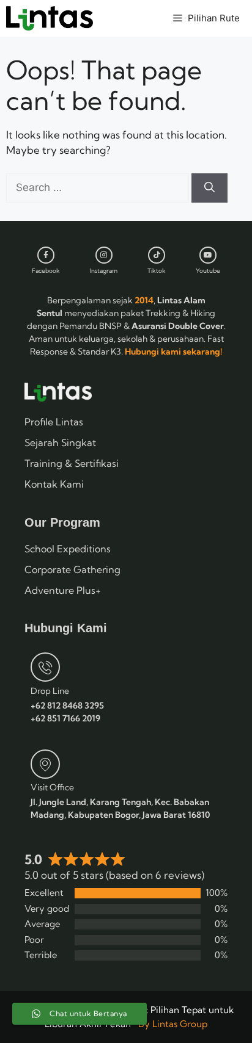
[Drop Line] (45, 667)
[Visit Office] (45, 764)
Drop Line (50, 690)
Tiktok (156, 271)
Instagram (103, 271)
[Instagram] (104, 255)
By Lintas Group (172, 1024)
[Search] (209, 188)
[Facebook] (45, 255)
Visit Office (52, 787)
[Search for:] (98, 187)
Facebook (46, 271)
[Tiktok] (156, 255)
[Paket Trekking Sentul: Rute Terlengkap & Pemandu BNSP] (49, 18)
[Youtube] (208, 255)
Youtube (208, 271)
